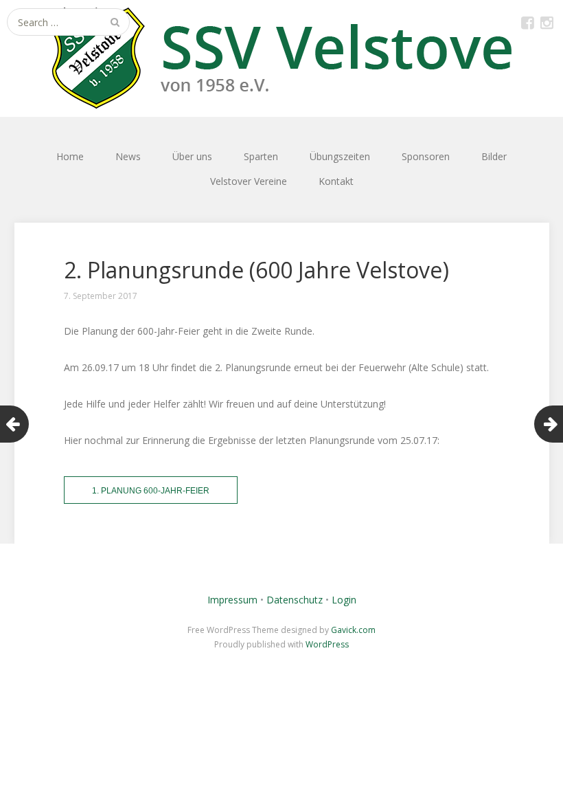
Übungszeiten (340, 156)
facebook (527, 22)
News (128, 156)
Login (344, 599)
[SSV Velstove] (281, 58)
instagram (546, 22)
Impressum (232, 599)
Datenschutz (294, 599)
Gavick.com (353, 630)
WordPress (327, 644)
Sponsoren (426, 156)
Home (70, 156)
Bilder (494, 156)
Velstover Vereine (248, 181)
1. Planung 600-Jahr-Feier (150, 491)
